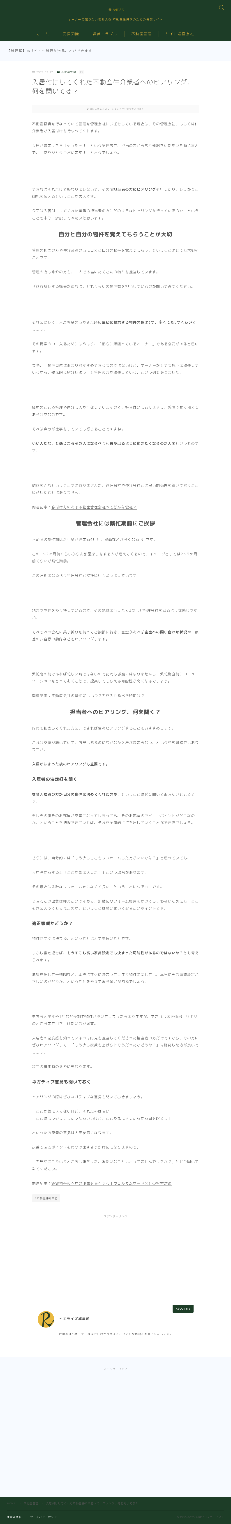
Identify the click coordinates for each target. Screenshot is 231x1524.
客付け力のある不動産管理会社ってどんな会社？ (94, 507)
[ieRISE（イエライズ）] (115, 9)
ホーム (43, 34)
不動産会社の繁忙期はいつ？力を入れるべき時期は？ (98, 695)
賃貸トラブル (105, 34)
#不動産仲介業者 (46, 1198)
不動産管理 (141, 34)
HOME (11, 1503)
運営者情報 (14, 1517)
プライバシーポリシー (45, 1517)
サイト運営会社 (180, 34)
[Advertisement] (115, 1254)
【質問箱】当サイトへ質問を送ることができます (49, 50)
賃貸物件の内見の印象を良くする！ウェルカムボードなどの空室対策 (111, 1183)
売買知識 (71, 34)
